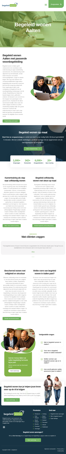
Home (30, 36)
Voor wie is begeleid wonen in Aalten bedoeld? (53, 351)
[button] (46, 5)
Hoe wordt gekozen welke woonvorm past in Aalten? (53, 370)
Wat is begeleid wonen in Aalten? (52, 343)
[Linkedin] (4, 427)
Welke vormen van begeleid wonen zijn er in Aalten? (52, 361)
